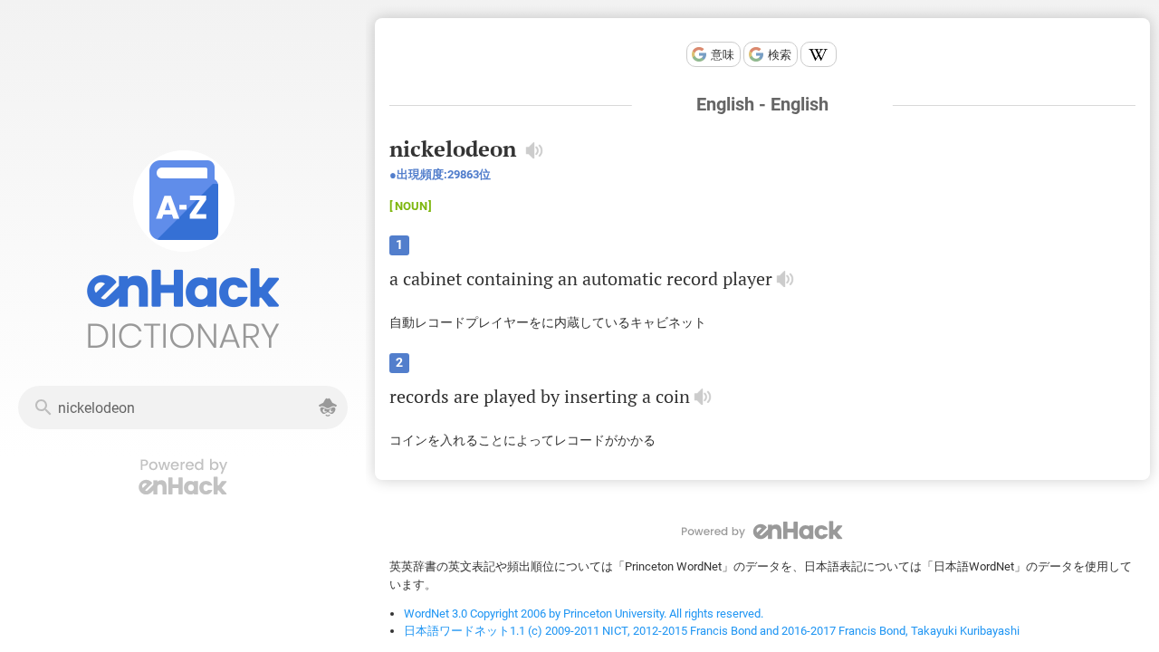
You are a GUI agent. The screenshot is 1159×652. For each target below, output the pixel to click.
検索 (779, 55)
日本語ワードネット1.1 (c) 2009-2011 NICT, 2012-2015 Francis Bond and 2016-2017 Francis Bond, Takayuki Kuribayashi (712, 631)
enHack (762, 530)
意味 (722, 55)
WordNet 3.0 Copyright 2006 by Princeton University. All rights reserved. (583, 613)
